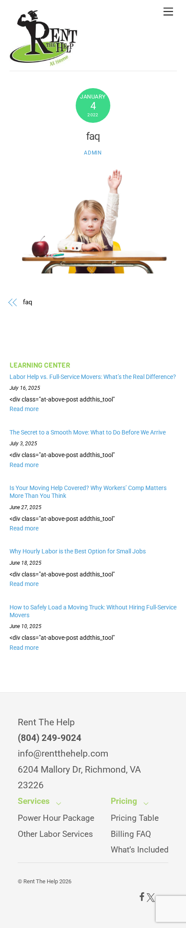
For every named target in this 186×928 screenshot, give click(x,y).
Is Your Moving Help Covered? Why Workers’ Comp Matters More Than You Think (88, 492)
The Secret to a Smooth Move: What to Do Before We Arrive (88, 432)
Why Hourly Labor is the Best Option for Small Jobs (78, 551)
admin (93, 153)
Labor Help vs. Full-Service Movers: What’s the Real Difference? (93, 376)
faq (93, 136)
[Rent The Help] (43, 62)
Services (34, 801)
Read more (24, 408)
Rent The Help (40, 881)
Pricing (124, 801)
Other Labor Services (55, 834)
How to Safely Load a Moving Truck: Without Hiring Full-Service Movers (93, 611)
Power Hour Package (56, 818)
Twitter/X (151, 897)
